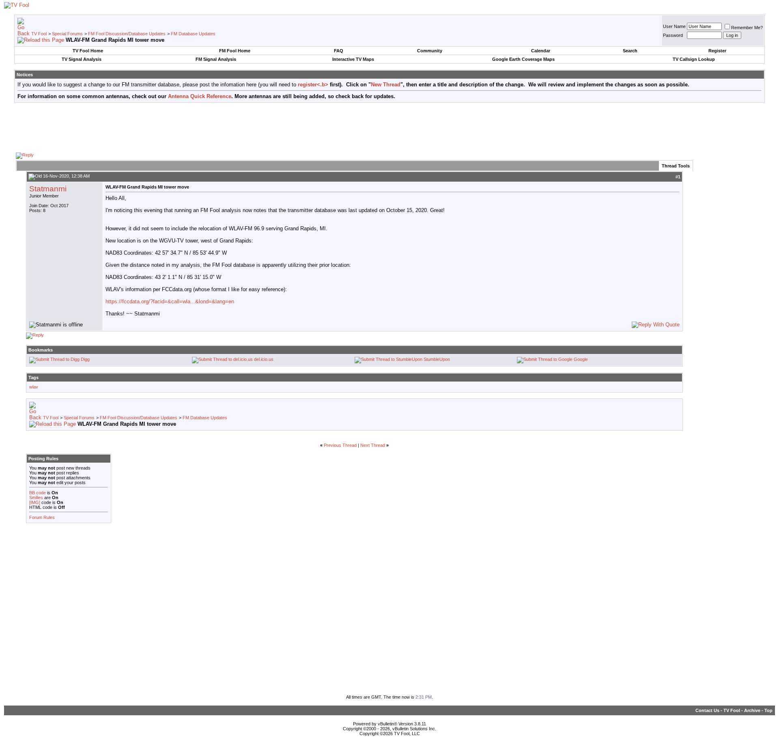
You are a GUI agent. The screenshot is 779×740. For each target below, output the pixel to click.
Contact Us (707, 710)
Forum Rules (42, 517)
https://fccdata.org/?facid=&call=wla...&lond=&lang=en (169, 301)
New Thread (385, 85)
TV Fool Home (88, 50)
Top (768, 710)
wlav (33, 386)
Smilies (36, 497)
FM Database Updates (193, 33)
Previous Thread (340, 445)
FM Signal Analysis (216, 59)
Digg (85, 359)
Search (630, 50)
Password (673, 35)
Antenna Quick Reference (199, 96)
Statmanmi (48, 188)
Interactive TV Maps (353, 59)
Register (717, 50)
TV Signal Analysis (81, 59)
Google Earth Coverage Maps (523, 59)
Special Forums (67, 33)
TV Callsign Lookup (694, 59)
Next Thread (372, 445)
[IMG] (34, 502)
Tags (33, 377)
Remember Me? (747, 27)
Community (429, 50)
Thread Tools (676, 165)
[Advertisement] (389, 127)
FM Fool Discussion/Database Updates (127, 33)
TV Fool (39, 33)
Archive (752, 710)
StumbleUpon (437, 359)
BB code (37, 492)
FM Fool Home (234, 50)
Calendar (540, 50)
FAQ (338, 50)
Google (581, 359)
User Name (674, 26)
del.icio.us (263, 359)
